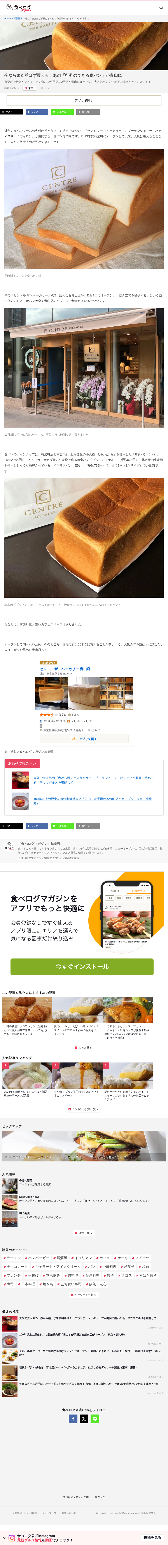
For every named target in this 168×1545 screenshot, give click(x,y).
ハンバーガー (38, 1258)
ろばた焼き (148, 1275)
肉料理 (73, 1275)
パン (47, 88)
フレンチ (14, 1275)
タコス (126, 1275)
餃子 (110, 1275)
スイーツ (142, 1258)
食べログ (100, 1496)
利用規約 (32, 1513)
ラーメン (14, 1258)
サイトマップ (49, 1513)
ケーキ (122, 1258)
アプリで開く (68, 738)
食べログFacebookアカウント (73, 1419)
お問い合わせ (69, 1513)
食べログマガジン (18, 8)
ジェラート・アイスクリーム (58, 1266)
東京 (30, 88)
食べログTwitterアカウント (84, 1419)
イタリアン (83, 1258)
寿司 (10, 1284)
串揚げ (33, 1275)
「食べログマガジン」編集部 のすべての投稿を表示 (48, 858)
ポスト (8, 112)
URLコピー (87, 112)
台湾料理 (93, 1275)
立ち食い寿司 (71, 1284)
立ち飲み (53, 1275)
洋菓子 (129, 1266)
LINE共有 (61, 112)
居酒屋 (62, 1258)
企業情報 (17, 1513)
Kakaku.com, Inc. (109, 1513)
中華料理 (110, 1266)
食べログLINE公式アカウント (95, 1419)
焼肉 (145, 1266)
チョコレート (17, 1266)
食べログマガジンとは (76, 1496)
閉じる (4, 1538)
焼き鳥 (48, 1284)
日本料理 (28, 1284)
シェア (34, 112)
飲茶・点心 (98, 1284)
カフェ (105, 1258)
